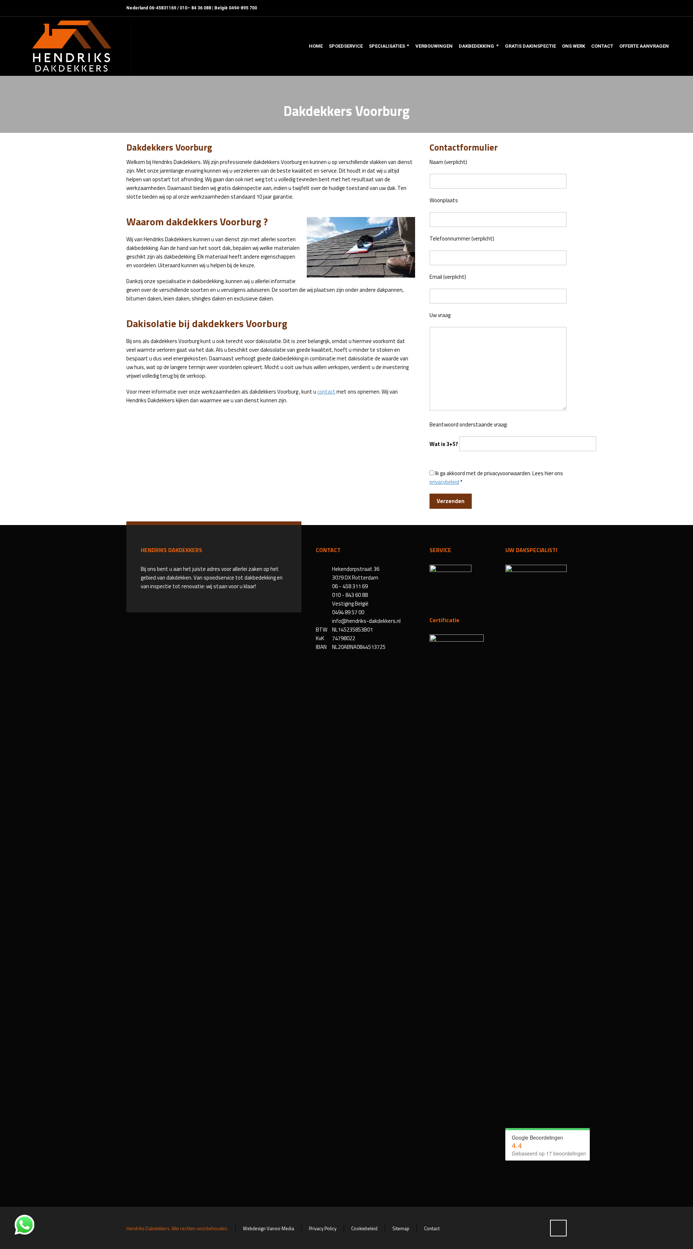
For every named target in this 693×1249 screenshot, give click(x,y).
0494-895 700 (243, 7)
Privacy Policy (322, 1228)
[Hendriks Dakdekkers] (71, 46)
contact (326, 391)
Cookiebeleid (364, 1228)
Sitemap (400, 1228)
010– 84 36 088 (195, 7)
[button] (9, 1239)
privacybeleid (444, 482)
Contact (432, 1228)
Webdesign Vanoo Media (268, 1228)
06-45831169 (162, 7)
